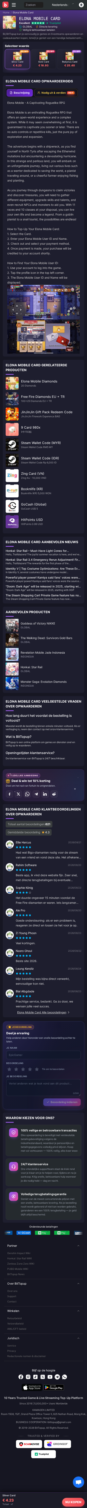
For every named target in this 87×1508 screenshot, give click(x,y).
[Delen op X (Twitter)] (18, 794)
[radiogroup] (23, 847)
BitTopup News (15, 1274)
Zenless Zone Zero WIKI (20, 1263)
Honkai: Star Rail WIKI (19, 1258)
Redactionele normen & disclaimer (26, 1356)
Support (11, 1296)
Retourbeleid (14, 1318)
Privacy (11, 1350)
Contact (11, 1301)
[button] (43, 1245)
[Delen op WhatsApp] (27, 794)
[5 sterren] (37, 1069)
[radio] (17, 847)
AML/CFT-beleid (16, 1328)
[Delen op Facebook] (9, 794)
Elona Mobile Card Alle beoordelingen (41, 1012)
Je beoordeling (16, 1076)
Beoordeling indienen (64, 1102)
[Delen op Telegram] (36, 794)
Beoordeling (14, 1063)
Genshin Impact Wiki (18, 1253)
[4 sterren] (30, 1069)
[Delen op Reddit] (54, 794)
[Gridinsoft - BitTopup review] (57, 1444)
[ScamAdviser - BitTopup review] (29, 1444)
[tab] (20, 93)
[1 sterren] (9, 1069)
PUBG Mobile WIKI (17, 1268)
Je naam (11, 1047)
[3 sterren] (23, 1069)
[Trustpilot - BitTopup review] (43, 1454)
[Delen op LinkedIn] (45, 794)
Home (6, 12)
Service (11, 1345)
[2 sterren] (16, 1069)
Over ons (12, 1290)
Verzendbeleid (15, 1323)
